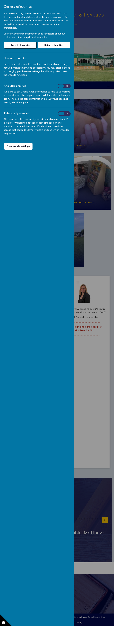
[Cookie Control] (6, 620)
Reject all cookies (53, 45)
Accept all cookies (20, 45)
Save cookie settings (18, 146)
